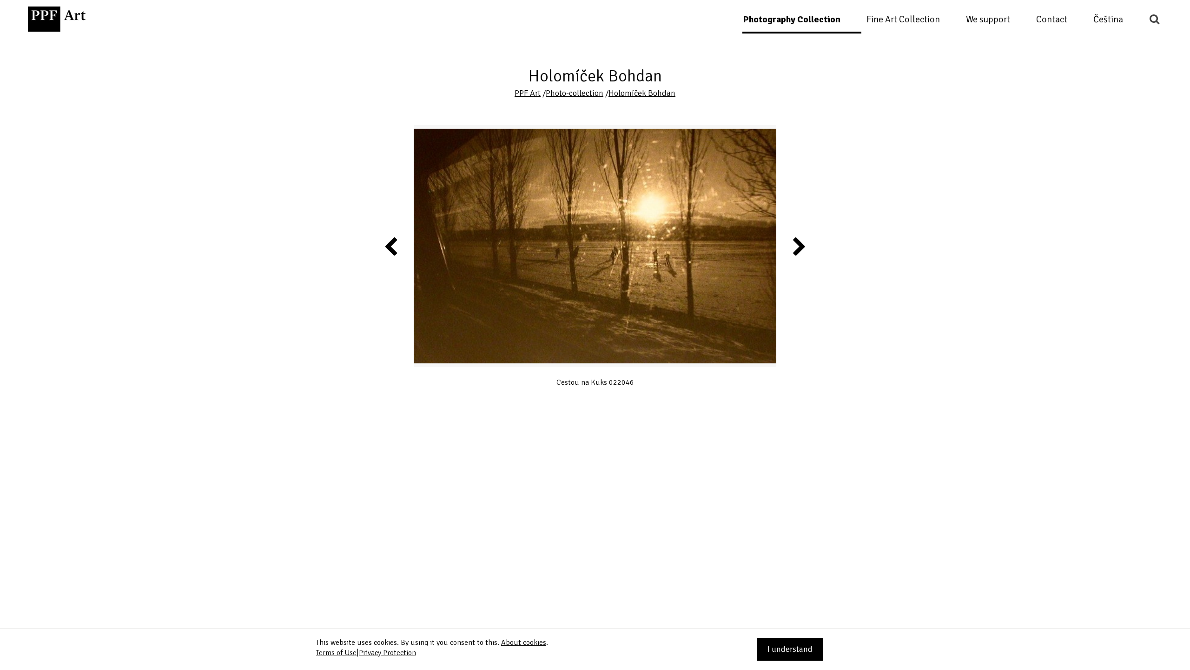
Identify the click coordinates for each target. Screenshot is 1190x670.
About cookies (523, 642)
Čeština (1108, 19)
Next (799, 246)
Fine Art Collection (903, 19)
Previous (391, 246)
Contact (1051, 19)
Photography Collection (791, 19)
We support (988, 19)
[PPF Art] (57, 19)
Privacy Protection (387, 652)
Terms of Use (336, 652)
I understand (790, 649)
